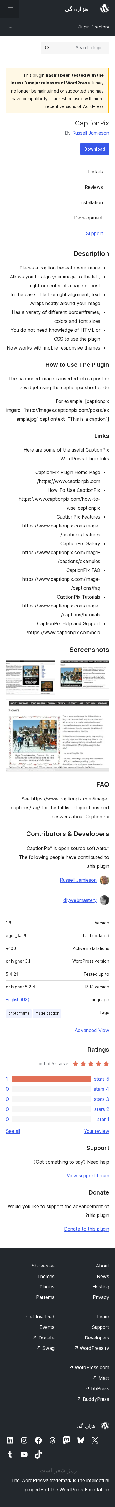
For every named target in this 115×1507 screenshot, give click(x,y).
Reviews (94, 187)
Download (94, 149)
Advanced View (92, 1030)
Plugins (47, 1287)
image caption (46, 1013)
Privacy (101, 1297)
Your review (96, 1131)
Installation (91, 202)
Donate (43, 1338)
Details (95, 172)
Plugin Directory (93, 26)
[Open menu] (9, 9)
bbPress (97, 1388)
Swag (46, 1348)
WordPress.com (89, 1367)
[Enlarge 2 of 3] (47, 668)
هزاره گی (86, 1426)
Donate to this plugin (86, 1229)
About (102, 1266)
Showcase (43, 1266)
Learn (103, 1317)
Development (88, 218)
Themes (46, 1276)
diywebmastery (80, 900)
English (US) (17, 999)
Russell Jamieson (90, 133)
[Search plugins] (46, 48)
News (103, 1276)
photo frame (19, 1013)
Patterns (45, 1297)
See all (13, 1131)
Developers (97, 1338)
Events (47, 1327)
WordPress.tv (91, 1348)
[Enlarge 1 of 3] (101, 668)
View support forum (88, 1176)
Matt (101, 1378)
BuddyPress (93, 1399)
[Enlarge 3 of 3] (101, 707)
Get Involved (40, 1317)
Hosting (100, 1287)
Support (94, 233)
